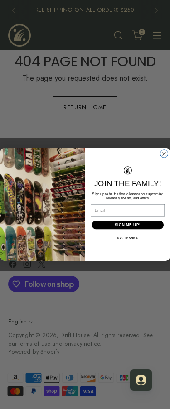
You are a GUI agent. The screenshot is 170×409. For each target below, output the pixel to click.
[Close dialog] (164, 154)
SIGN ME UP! (127, 225)
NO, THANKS (127, 238)
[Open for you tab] (141, 380)
